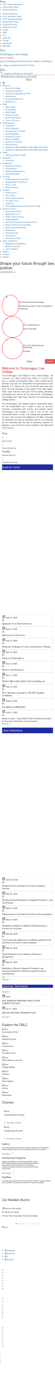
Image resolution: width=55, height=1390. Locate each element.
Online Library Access (14, 198)
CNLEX (6, 257)
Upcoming (7, 981)
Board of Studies (12, 139)
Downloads (7, 43)
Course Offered (11, 1297)
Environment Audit (13, 117)
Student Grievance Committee (18, 224)
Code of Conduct (12, 120)
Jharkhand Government (15, 1342)
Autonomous (10, 96)
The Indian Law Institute (15, 1331)
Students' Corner (10, 27)
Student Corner (9, 208)
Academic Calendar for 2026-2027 (18, 73)
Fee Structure (8, 1350)
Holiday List (10, 101)
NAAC (5, 152)
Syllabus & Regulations (15, 171)
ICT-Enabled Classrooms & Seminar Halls (22, 206)
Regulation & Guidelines (15, 243)
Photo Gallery (10, 1310)
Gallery (6, 251)
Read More (8, 1168)
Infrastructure (11, 192)
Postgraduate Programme (16, 182)
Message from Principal (15, 131)
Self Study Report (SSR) (15, 155)
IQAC (5, 104)
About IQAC (10, 107)
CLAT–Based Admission (13, 4)
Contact (6, 254)
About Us (6, 85)
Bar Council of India (13, 1328)
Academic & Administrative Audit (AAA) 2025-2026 (26, 149)
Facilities (6, 190)
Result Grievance (10, 9)
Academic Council (12, 136)
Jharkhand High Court (14, 1336)
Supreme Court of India (14, 1339)
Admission (7, 157)
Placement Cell (11, 232)
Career (6, 29)
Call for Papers (11, 249)
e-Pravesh (9, 160)
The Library (10, 195)
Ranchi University (12, 1323)
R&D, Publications (10, 241)
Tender (6, 40)
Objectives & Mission (14, 90)
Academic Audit (11, 115)
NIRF (5, 32)
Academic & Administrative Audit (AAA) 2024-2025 (26, 147)
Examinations (11, 168)
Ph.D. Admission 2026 (12, 16)
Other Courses (11, 187)
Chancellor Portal (10, 24)
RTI (4, 35)
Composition (10, 109)
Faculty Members (12, 174)
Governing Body (12, 133)
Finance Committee (13, 141)
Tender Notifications (13, 1313)
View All (50, 357)
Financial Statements (14, 99)
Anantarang (10, 235)
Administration (9, 123)
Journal (8, 1276)
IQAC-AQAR (10, 112)
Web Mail (7, 45)
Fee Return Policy (12, 238)
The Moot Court (12, 200)
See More (8, 1149)
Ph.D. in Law (10, 184)
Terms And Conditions (11, 1355)
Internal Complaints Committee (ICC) (21, 222)
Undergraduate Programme (17, 179)
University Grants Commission (17, 1325)
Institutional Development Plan (18, 93)
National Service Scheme (16, 227)
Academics (7, 163)
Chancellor (9, 125)
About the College (12, 88)
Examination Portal (11, 7)
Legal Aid (7, 37)
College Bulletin (11, 219)
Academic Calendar (13, 165)
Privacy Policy (8, 1358)
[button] (16, 1219)
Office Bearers (11, 144)
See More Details (14, 1118)
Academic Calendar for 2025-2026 (21, 76)
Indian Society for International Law (19, 1334)
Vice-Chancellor (12, 128)
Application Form (12, 214)
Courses (6, 176)
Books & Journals (12, 246)
